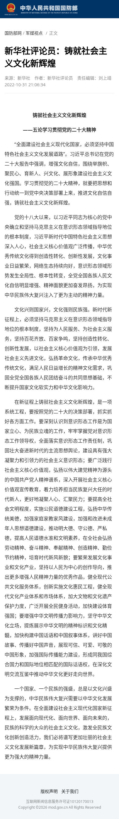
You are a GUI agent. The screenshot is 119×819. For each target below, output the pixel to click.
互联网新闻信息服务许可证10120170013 (59, 801)
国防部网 (13, 33)
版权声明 (49, 791)
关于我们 (69, 791)
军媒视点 (34, 33)
